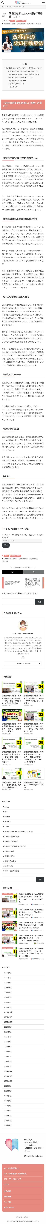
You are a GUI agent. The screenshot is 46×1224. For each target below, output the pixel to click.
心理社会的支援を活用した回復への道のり (24, 68)
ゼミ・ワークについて (12, 1179)
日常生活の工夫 (10, 861)
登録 (5, 545)
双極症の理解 (9, 856)
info (6, 812)
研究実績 (7, 1197)
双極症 (14, 23)
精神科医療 (9, 866)
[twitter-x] (23, 657)
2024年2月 (8, 1120)
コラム (12, 20)
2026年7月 (8, 978)
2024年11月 (8, 1076)
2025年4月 (8, 1051)
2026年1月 (8, 1007)
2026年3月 (8, 997)
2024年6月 (8, 1101)
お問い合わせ (9, 1207)
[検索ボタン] (2, 2)
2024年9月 (8, 1086)
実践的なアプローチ (18, 80)
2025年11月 (8, 1017)
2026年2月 (8, 1002)
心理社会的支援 (21, 23)
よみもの (8, 822)
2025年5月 (8, 1047)
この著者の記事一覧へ (23, 663)
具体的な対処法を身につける (21, 77)
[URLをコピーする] (33, 572)
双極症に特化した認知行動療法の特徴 (25, 74)
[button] (12, 572)
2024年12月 (8, 1071)
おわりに (14, 87)
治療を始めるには (17, 84)
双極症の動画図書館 (12, 836)
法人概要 (7, 1191)
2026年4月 (8, 992)
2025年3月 (8, 1056)
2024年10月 (8, 1081)
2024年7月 (8, 1096)
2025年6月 (8, 1042)
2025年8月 (8, 1032)
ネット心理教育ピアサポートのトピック (19, 831)
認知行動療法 (30, 23)
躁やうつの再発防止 (12, 871)
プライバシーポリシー (23, 1217)
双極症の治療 (9, 851)
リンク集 (7, 1202)
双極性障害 (7, 23)
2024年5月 (8, 1106)
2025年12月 (8, 1012)
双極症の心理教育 (21, 20)
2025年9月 (8, 1027)
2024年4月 (8, 1111)
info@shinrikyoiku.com (34, 1156)
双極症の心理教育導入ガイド (15, 846)
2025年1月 (8, 1066)
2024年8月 (8, 1091)
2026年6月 (8, 983)
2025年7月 (8, 1037)
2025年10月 (8, 1022)
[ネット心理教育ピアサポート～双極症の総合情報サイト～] (23, 2)
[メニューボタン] (43, 2)
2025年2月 (8, 1061)
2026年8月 (8, 973)
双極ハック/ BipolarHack (23, 634)
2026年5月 (8, 987)
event (7, 807)
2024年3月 (8, 1116)
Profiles (7, 817)
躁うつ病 (38, 23)
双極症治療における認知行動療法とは (25, 71)
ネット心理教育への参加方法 (15, 1174)
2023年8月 (8, 1125)
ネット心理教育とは (11, 1168)
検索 (40, 602)
